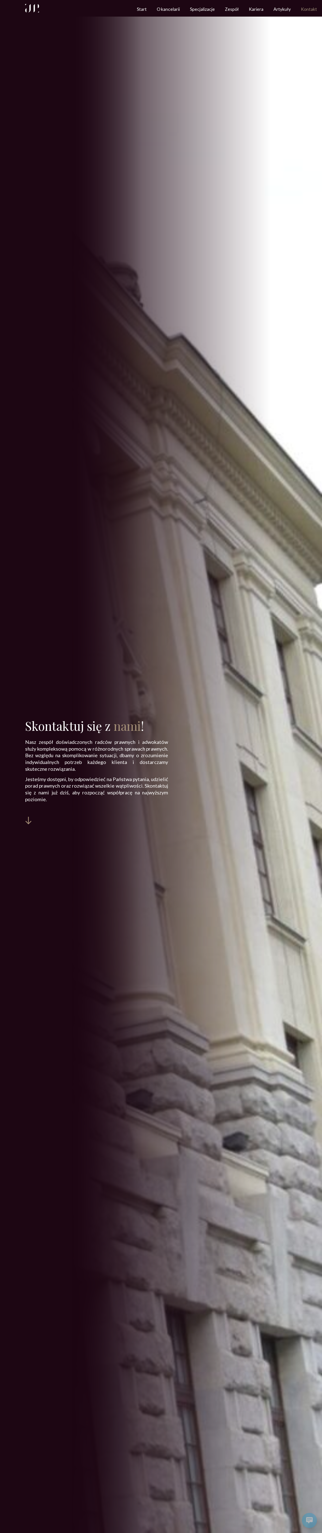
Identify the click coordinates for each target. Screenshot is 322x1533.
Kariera (256, 9)
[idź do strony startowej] (32, 8)
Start (142, 9)
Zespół (232, 9)
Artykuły (282, 9)
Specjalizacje (202, 9)
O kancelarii (168, 9)
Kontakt (309, 9)
